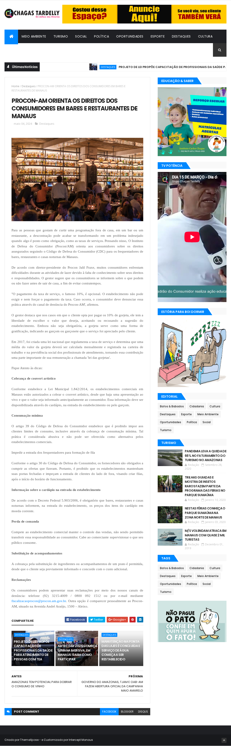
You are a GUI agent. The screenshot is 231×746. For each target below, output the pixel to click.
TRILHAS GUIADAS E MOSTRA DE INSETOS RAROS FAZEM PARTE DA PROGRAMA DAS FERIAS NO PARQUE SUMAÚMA (205, 486)
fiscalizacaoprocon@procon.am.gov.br (39, 601)
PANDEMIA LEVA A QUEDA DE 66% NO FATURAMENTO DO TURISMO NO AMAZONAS (205, 455)
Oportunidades (129, 36)
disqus (143, 711)
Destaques (181, 36)
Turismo (60, 36)
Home (15, 86)
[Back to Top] (224, 740)
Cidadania (54, 50)
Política (101, 36)
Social (81, 36)
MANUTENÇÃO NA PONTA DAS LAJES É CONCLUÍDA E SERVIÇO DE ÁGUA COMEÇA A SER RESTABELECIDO (121, 650)
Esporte (158, 36)
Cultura (205, 36)
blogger (127, 711)
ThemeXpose (29, 740)
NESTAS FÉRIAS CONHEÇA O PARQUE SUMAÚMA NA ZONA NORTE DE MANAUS (205, 512)
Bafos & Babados (23, 50)
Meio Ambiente (34, 36)
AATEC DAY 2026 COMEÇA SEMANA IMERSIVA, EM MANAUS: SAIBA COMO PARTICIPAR (77, 653)
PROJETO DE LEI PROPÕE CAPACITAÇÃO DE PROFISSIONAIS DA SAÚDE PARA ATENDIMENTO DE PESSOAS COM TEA (33, 650)
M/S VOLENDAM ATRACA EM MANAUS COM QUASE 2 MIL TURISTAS (205, 535)
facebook (109, 711)
